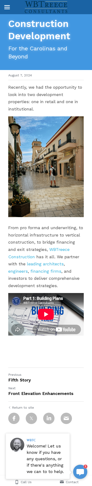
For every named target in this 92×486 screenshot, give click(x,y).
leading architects (45, 263)
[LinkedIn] (48, 418)
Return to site (23, 407)
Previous (14, 375)
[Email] (66, 418)
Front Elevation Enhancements (40, 393)
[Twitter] (31, 418)
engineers (18, 271)
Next (12, 388)
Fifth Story (19, 379)
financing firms (45, 271)
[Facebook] (14, 418)
